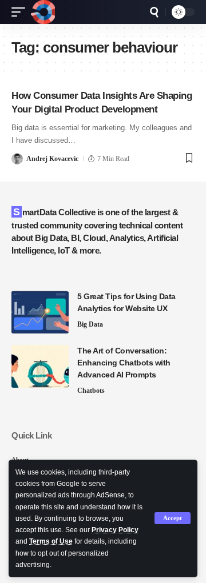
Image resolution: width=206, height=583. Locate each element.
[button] (172, 518)
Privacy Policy (115, 530)
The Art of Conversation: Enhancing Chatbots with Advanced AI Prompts (124, 362)
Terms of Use (51, 541)
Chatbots (91, 391)
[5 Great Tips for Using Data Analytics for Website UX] (40, 312)
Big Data (90, 324)
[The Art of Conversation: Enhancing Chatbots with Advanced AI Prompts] (40, 366)
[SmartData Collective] (43, 12)
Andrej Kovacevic (52, 159)
